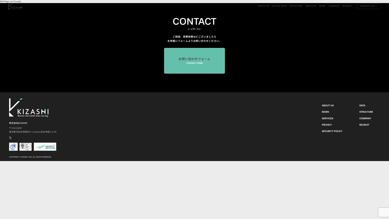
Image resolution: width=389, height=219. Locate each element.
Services (311, 6)
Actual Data (279, 6)
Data (362, 105)
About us (263, 6)
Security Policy (332, 131)
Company (334, 6)
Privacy (327, 124)
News (322, 6)
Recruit (347, 6)
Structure (296, 6)
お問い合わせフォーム (195, 60)
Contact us (367, 6)
